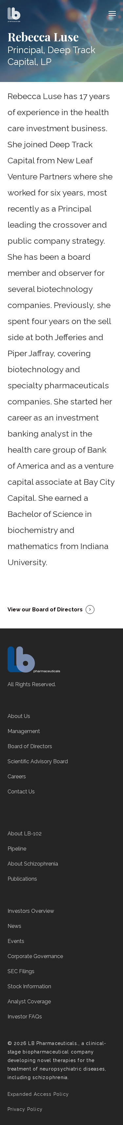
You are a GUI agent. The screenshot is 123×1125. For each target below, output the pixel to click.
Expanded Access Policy (38, 1094)
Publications (22, 879)
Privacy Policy (25, 1109)
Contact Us (21, 791)
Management (24, 731)
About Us (19, 716)
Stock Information (29, 986)
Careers (17, 776)
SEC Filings (21, 971)
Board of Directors (30, 746)
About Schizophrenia (33, 864)
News (14, 926)
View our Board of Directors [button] (45, 609)
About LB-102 (25, 833)
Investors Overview (31, 911)
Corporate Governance (35, 956)
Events (16, 941)
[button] (112, 13)
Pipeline (17, 849)
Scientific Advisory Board (38, 761)
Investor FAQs (25, 1016)
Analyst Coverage (29, 1001)
